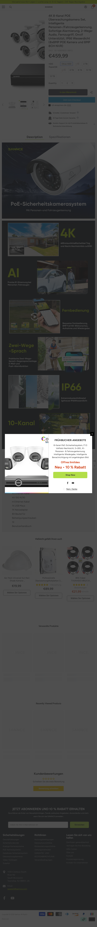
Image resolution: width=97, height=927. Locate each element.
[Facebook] (67, 483)
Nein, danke (71, 489)
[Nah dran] (92, 434)
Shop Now (70, 475)
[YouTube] (73, 483)
